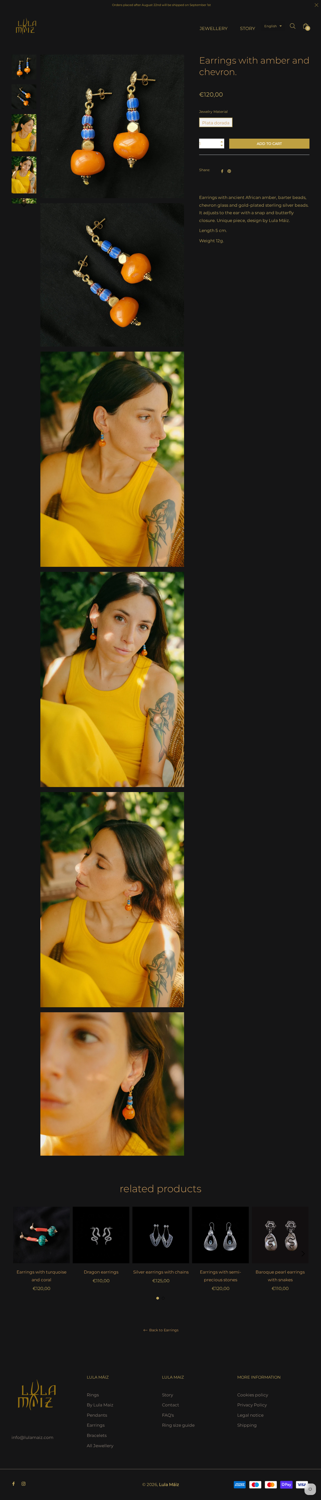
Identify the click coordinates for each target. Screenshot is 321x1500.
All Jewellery (100, 1445)
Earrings (96, 1425)
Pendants (97, 1415)
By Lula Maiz (100, 1404)
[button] (273, 26)
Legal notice (250, 1415)
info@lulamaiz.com (32, 1437)
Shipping (247, 1425)
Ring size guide (178, 1425)
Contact (170, 1404)
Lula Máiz (169, 1484)
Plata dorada (215, 122)
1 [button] (157, 1298)
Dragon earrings (101, 1272)
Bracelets (97, 1435)
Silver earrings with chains (161, 1272)
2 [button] (163, 1298)
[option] (41, 1254)
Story (167, 1394)
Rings (93, 1394)
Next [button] (24, 205)
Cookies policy (252, 1394)
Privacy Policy (252, 1404)
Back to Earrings (163, 1330)
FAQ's (168, 1415)
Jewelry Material (213, 111)
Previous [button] (18, 1254)
